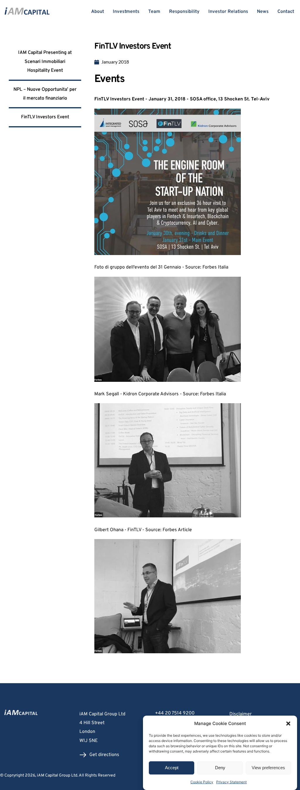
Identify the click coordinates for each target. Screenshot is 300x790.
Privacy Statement (231, 782)
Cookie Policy (201, 782)
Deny (220, 767)
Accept (171, 767)
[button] (288, 723)
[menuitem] (262, 714)
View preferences (268, 767)
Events (109, 79)
